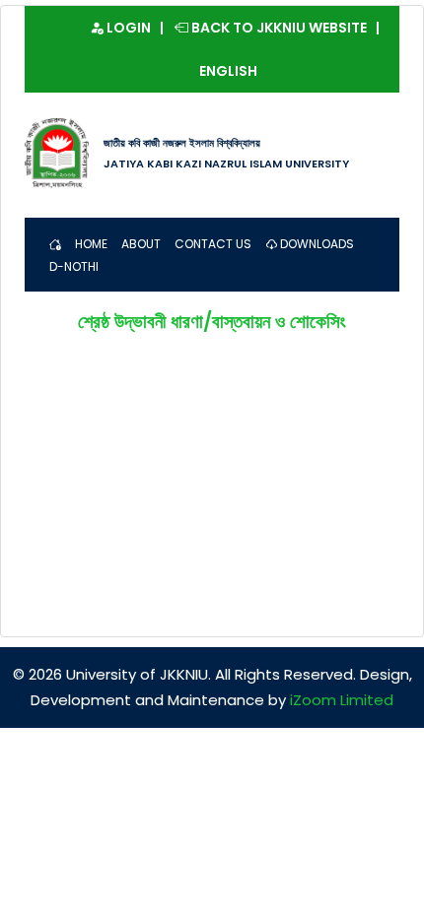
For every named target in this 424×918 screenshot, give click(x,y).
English (228, 71)
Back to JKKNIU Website (277, 27)
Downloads (315, 243)
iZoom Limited (341, 699)
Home (91, 243)
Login (127, 27)
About (141, 243)
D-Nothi (74, 266)
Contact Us (213, 243)
